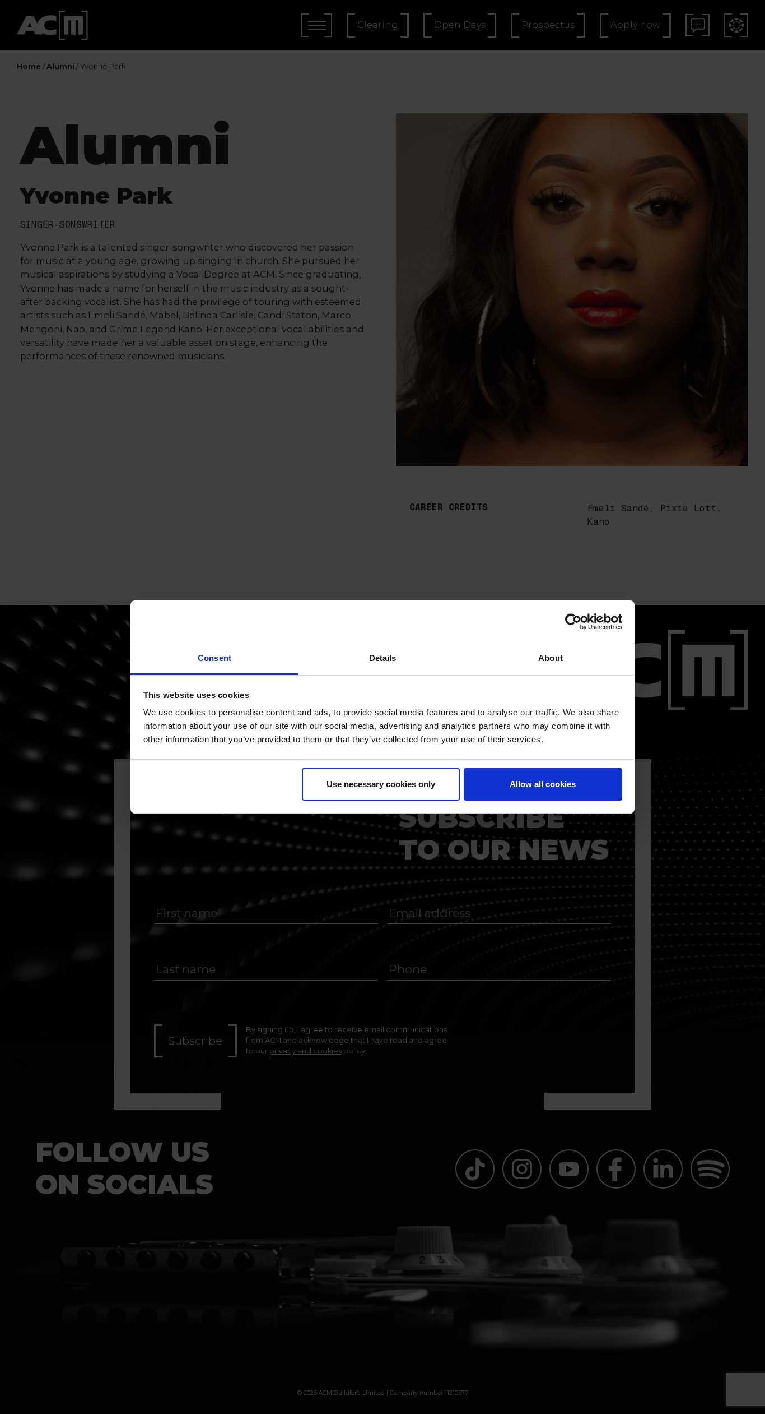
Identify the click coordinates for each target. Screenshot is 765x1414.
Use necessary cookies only (380, 784)
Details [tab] (383, 658)
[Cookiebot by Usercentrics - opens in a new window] (573, 621)
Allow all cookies (543, 784)
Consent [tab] (214, 658)
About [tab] (550, 658)
